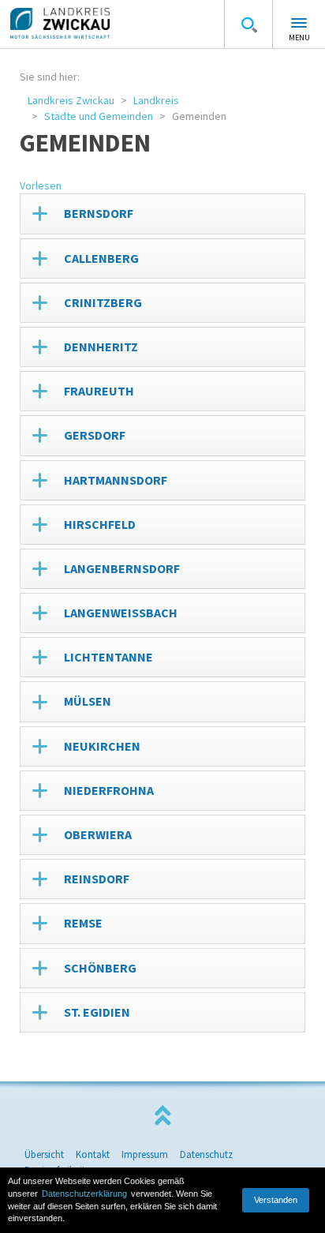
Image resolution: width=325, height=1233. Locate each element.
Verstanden (275, 1200)
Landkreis (156, 100)
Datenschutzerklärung (84, 1193)
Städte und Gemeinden (98, 116)
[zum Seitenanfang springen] (162, 1115)
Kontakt (93, 1154)
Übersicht (44, 1154)
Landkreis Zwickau (71, 100)
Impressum (144, 1154)
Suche (248, 24)
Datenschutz (206, 1154)
